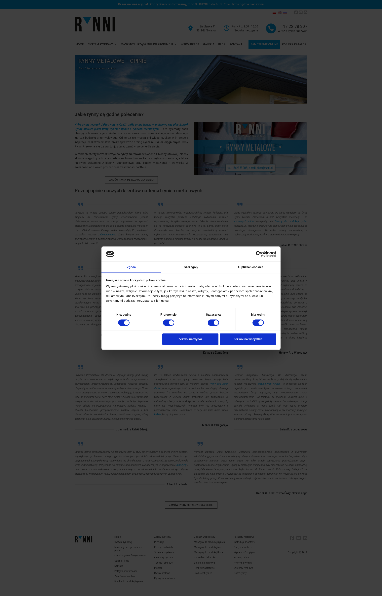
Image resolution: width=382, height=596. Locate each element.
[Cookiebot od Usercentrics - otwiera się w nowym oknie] (258, 254)
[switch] (168, 322)
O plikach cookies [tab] (250, 267)
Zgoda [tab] (131, 267)
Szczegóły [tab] (191, 267)
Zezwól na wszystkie (248, 339)
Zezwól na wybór (190, 339)
